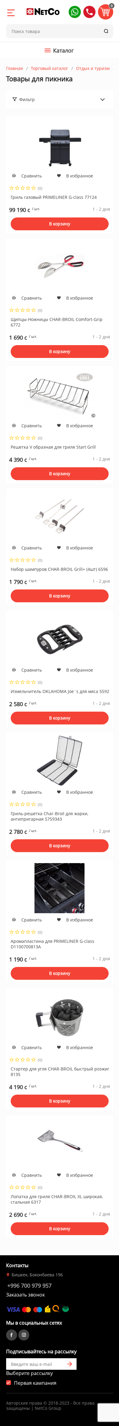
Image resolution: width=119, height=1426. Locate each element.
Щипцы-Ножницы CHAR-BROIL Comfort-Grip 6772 (57, 322)
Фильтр (27, 99)
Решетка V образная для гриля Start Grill (53, 447)
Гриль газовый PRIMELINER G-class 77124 (54, 197)
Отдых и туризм (93, 68)
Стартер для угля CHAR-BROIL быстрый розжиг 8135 (60, 1071)
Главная (14, 68)
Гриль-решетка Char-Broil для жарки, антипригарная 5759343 (49, 816)
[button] (75, 12)
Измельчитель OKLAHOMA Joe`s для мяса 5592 (60, 691)
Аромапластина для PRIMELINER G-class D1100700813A (52, 944)
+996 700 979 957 (29, 1285)
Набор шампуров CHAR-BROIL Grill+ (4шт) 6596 (59, 569)
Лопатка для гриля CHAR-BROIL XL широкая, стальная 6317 (57, 1199)
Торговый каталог (49, 68)
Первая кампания (35, 1383)
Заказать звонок (25, 1294)
